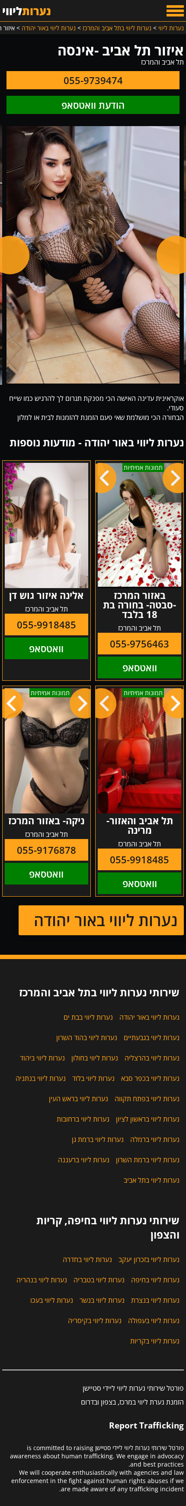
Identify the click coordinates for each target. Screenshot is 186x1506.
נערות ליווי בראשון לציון (148, 1119)
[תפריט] (175, 11)
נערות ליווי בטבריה (99, 1280)
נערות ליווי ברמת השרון (148, 1159)
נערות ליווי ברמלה (155, 1139)
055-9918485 (46, 624)
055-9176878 (46, 849)
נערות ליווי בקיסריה (95, 1320)
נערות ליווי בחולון (94, 1058)
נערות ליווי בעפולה (154, 1320)
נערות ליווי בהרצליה (152, 1058)
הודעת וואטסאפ (93, 104)
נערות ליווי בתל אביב (152, 1180)
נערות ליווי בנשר (102, 1300)
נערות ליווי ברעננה (83, 1159)
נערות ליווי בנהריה (41, 1280)
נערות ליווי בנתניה (41, 1078)
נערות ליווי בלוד (93, 1078)
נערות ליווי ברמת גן (98, 1139)
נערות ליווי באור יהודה (105, 920)
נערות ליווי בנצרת (155, 1300)
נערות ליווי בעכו (51, 1300)
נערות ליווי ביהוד (42, 1058)
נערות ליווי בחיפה (155, 1280)
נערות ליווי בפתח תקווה (147, 1098)
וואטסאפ (139, 667)
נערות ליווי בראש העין (78, 1098)
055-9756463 (139, 643)
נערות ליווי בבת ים (88, 1017)
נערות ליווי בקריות (155, 1341)
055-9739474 (93, 80)
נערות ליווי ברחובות (83, 1119)
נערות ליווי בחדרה (87, 1259)
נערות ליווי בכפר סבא (150, 1078)
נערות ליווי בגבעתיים (152, 1037)
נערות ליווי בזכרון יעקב (149, 1259)
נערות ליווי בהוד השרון (86, 1037)
